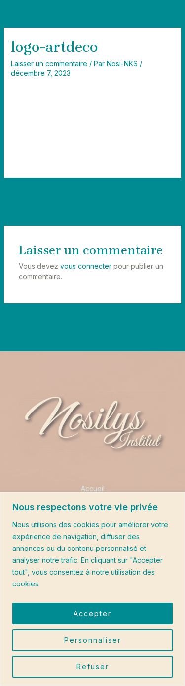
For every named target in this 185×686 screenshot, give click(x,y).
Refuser (92, 666)
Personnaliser (92, 640)
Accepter (92, 613)
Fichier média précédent (93, 198)
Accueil (93, 488)
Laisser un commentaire (49, 63)
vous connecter (85, 266)
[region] (92, 589)
